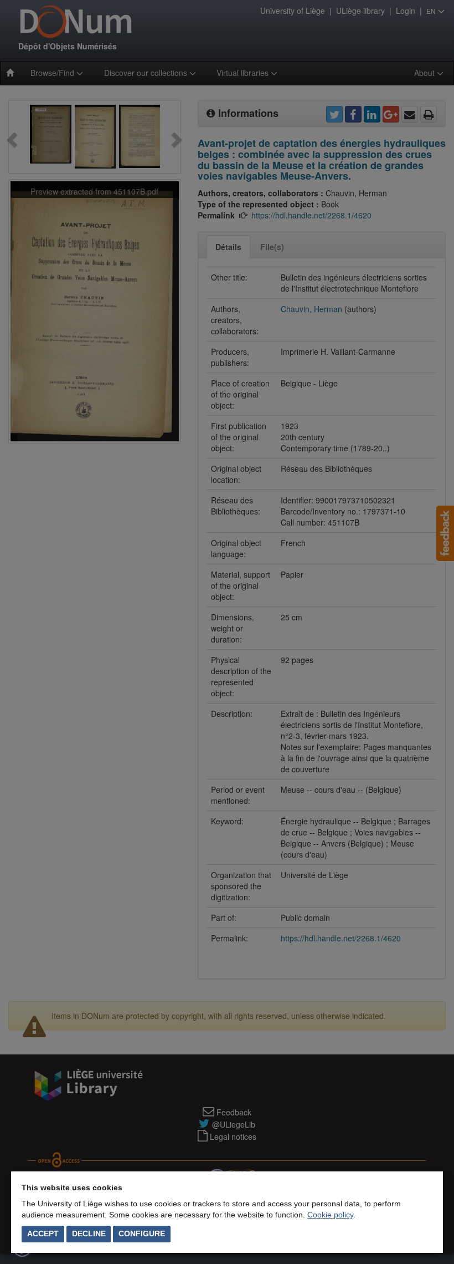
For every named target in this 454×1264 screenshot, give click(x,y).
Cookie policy (330, 1214)
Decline (89, 1233)
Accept (43, 1233)
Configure (141, 1233)
